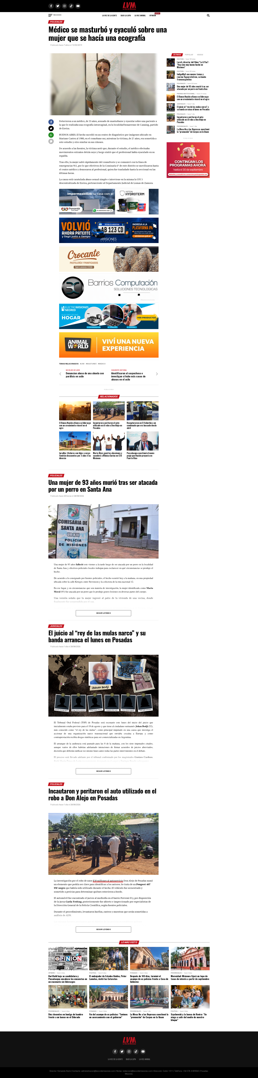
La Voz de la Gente (109, 15)
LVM (82, 364)
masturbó (91, 364)
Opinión (153, 14)
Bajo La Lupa (126, 15)
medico (102, 364)
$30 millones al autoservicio (108, 880)
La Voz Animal (140, 15)
